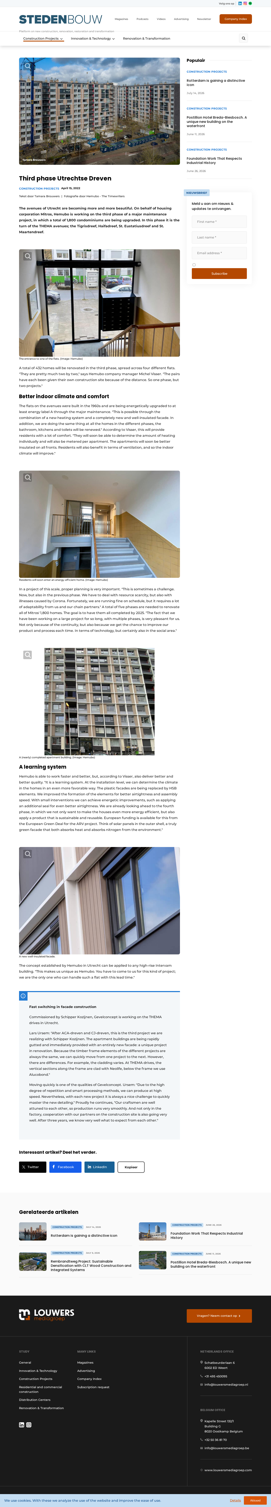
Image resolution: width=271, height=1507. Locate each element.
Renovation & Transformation (146, 38)
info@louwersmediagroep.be (227, 1448)
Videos (161, 19)
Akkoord (255, 1500)
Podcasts (142, 19)
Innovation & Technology (91, 38)
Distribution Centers (34, 1400)
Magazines (121, 19)
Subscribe (219, 274)
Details (235, 1500)
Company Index (236, 19)
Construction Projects (41, 38)
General (25, 1362)
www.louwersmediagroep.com (228, 1470)
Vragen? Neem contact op (217, 1316)
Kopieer (131, 1167)
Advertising (181, 19)
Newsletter (204, 19)
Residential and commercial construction (40, 1389)
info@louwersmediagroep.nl (226, 1384)
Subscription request (93, 1387)
